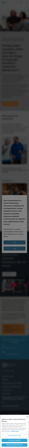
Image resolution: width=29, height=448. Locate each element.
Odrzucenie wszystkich (14, 440)
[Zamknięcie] (27, 417)
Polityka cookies (15, 431)
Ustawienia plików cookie (14, 435)
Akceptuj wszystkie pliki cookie (14, 444)
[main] (14, 431)
